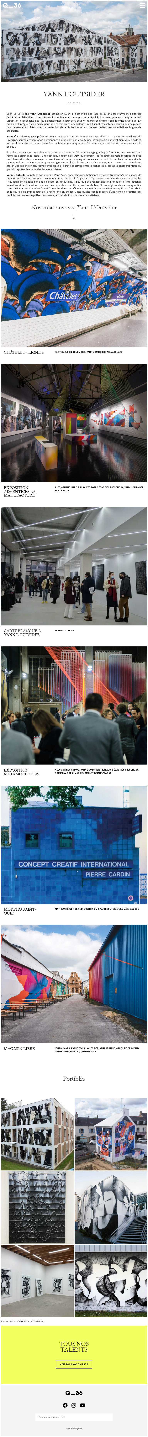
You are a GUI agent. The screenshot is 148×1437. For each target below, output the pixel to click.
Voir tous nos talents (74, 1364)
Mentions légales (74, 1428)
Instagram (74, 103)
